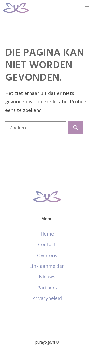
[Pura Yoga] (16, 8)
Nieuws (47, 277)
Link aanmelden (47, 266)
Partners (47, 287)
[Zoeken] (75, 127)
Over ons (47, 255)
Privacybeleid (47, 298)
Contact (47, 244)
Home (47, 234)
